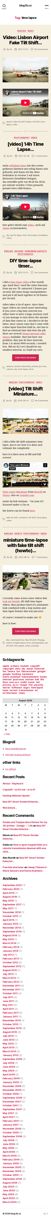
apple (6, 666)
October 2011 (10, 993)
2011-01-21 (23, 272)
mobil (23, 682)
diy (7, 235)
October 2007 (11, 1105)
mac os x (14, 682)
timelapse (42, 235)
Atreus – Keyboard (13, 783)
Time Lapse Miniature (15, 491)
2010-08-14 (23, 400)
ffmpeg (41, 640)
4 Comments (41, 156)
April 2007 (9, 1117)
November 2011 (11, 989)
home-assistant (11, 676)
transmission (26, 690)
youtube (35, 645)
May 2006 (8, 1148)
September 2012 (12, 966)
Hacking (19, 251)
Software (16, 687)
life (42, 679)
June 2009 (9, 1066)
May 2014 (8, 939)
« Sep (7, 734)
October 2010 (10, 1024)
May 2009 (8, 1070)
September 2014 (12, 931)
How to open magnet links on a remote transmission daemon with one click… (25, 848)
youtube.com (27, 495)
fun (18, 671)
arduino (9, 366)
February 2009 (11, 1078)
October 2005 (11, 1175)
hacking (16, 674)
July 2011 (8, 997)
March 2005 (10, 1202)
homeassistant (30, 676)
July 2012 (8, 974)
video (30, 31)
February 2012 (11, 981)
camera (9, 369)
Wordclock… (10, 807)
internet (7, 679)
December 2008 (12, 1086)
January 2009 (11, 1082)
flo (11, 49)
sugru (26, 687)
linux (29, 643)
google (6, 674)
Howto (18, 533)
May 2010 (8, 1043)
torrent (13, 690)
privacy (7, 685)
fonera (11, 671)
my (10, 601)
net (38, 682)
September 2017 (12, 904)
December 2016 (12, 912)
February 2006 (11, 1159)
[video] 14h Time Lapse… (25, 146)
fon (4, 671)
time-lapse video (19, 282)
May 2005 (8, 1194)
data (17, 668)
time (24, 235)
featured (39, 668)
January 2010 (10, 1055)
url (36, 690)
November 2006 (12, 1128)
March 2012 (9, 978)
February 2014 (11, 947)
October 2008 (11, 1094)
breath (16, 601)
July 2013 (8, 954)
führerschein (28, 671)
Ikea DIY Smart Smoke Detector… (21, 801)
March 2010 (9, 1051)
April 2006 (9, 1151)
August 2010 (10, 1032)
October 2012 (10, 962)
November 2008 (12, 1090)
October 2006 (11, 1132)
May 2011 (8, 1005)
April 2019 (8, 893)
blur (8, 640)
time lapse (32, 235)
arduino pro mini (38, 366)
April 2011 (8, 1008)
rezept (23, 685)
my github (10, 769)
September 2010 (12, 1028)
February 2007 (11, 1121)
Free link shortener (13, 867)
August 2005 (10, 1182)
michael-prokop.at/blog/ (17, 754)
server (6, 687)
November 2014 (12, 927)
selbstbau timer (18, 165)
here (32, 510)
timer (31, 369)
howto (9, 643)
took (5, 601)
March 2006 (10, 1155)
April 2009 (9, 1074)
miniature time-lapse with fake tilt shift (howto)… (25, 545)
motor (31, 682)
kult (37, 679)
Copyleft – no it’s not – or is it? (19, 789)
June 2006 (9, 1144)
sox (46, 643)
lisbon (28, 121)
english (21, 31)
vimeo (6, 228)
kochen (29, 679)
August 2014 (10, 935)
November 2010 (12, 1020)
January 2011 (10, 1016)
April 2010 (8, 1047)
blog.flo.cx (25, 5)
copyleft (35, 666)
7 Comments (41, 557)
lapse (19, 235)
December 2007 (12, 1101)
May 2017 (8, 908)
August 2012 (10, 970)
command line (17, 640)
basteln (24, 666)
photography (22, 138)
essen (29, 668)
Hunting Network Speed (16, 795)
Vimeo (6, 495)
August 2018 (10, 896)
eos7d (13, 235)
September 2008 (12, 1097)
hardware (27, 674)
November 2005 (12, 1171)
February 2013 (11, 958)
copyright (8, 668)
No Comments (41, 49)
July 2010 (8, 1036)
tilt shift (35, 121)
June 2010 (9, 1039)
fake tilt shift (19, 121)
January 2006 (11, 1163)
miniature (23, 517)
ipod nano (18, 679)
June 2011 (8, 1001)
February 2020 (11, 889)
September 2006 (12, 1136)
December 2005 (12, 1167)
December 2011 (11, 985)
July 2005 (8, 1186)
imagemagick (19, 643)
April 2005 (9, 1198)
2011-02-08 (23, 156)
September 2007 (12, 1109)
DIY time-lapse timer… (25, 263)
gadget (41, 671)
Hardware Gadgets (36, 251)
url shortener (10, 693)
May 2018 (8, 900)
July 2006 (8, 1140)
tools (5, 690)
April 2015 (8, 920)
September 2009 (12, 1059)
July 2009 (8, 1063)
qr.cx (15, 685)
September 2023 (12, 885)
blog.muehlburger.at (15, 748)
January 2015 (10, 923)
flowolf (38, 491)
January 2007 (11, 1124)
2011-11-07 (23, 49)
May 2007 (8, 1113)
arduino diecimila (22, 366)
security (38, 685)
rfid (30, 685)
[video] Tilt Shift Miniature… (25, 391)
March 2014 (9, 943)
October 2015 (10, 916)
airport (9, 121)
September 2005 (12, 1179)
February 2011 (11, 1012)
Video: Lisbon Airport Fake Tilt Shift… (25, 40)
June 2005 (9, 1190)
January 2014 (10, 951)
